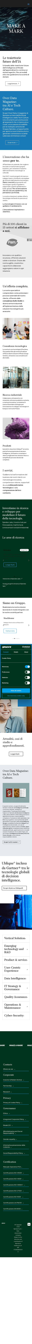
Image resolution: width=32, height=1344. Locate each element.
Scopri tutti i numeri (11, 842)
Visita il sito (10, 631)
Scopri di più (12, 142)
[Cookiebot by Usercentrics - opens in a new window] (22, 647)
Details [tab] (16, 652)
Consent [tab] (5, 652)
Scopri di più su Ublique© (13, 888)
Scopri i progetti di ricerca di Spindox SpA (14, 585)
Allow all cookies (16, 690)
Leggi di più (10, 565)
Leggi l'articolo (12, 84)
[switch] (27, 672)
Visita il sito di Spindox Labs (11, 579)
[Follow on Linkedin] (29, 1224)
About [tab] (26, 652)
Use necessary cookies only (16, 695)
